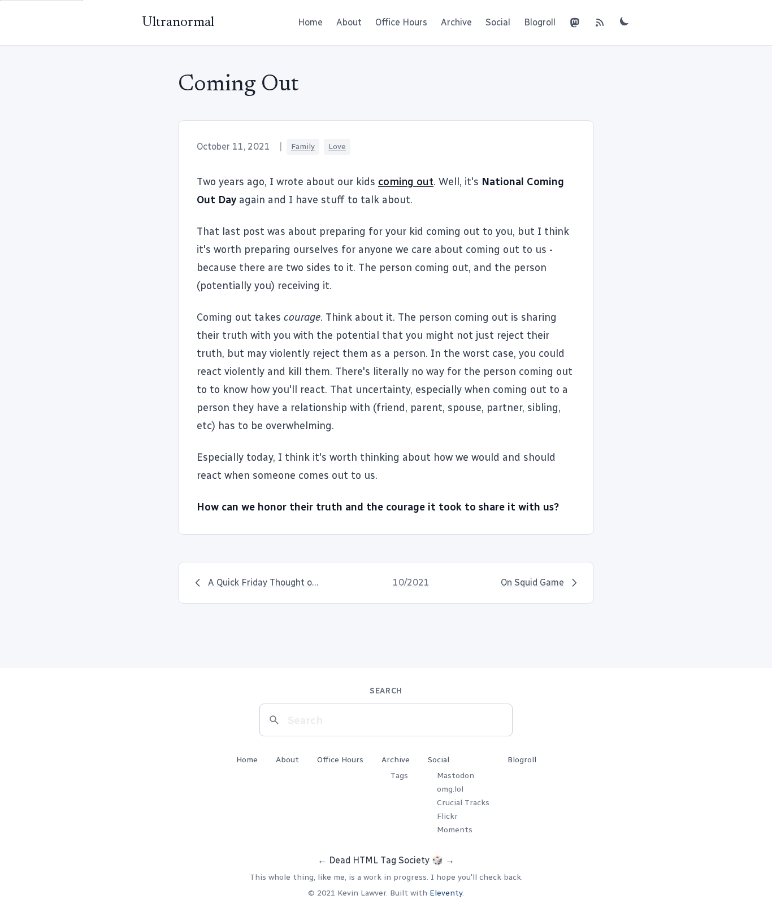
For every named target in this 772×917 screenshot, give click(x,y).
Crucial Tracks (463, 802)
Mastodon (455, 775)
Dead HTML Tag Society (379, 860)
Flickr (447, 816)
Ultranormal (178, 22)
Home (310, 22)
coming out (405, 182)
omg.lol (450, 789)
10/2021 (411, 582)
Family (303, 146)
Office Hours (401, 22)
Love (337, 146)
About (349, 22)
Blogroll (540, 22)
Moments (454, 830)
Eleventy (446, 893)
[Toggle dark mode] (624, 21)
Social (497, 22)
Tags (399, 775)
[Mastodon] (574, 22)
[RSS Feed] (599, 22)
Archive (456, 22)
